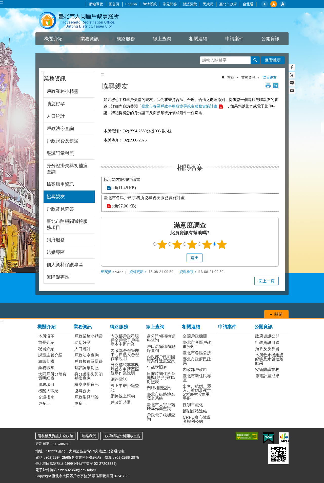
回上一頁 (266, 281)
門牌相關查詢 (159, 388)
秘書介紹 (46, 349)
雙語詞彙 (190, 4)
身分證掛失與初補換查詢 (67, 168)
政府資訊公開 (267, 336)
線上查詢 (155, 326)
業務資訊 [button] (89, 38)
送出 (182, 258)
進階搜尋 (273, 60)
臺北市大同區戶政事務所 (79, 20)
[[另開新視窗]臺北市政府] (284, 438)
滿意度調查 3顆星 (192, 244)
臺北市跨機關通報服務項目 (67, 224)
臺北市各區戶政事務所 (197, 344)
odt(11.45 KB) (123, 188)
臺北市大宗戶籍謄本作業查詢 (161, 407)
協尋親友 (56, 196)
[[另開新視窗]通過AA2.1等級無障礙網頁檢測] (247, 436)
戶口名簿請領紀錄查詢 (161, 348)
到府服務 (56, 239)
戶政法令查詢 (60, 128)
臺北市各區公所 (197, 353)
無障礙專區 (58, 277)
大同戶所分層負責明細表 (52, 376)
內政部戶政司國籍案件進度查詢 (161, 359)
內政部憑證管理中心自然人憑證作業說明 (125, 354)
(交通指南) (117, 451)
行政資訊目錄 (267, 342)
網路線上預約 (123, 396)
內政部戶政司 (195, 369)
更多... (43, 403)
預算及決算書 (267, 349)
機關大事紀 (48, 391)
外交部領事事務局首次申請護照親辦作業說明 (125, 369)
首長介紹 (46, 342)
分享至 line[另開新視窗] (292, 83)
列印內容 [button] (268, 85)
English (131, 4)
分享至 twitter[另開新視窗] (292, 75)
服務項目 (46, 384)
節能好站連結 (195, 411)
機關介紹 (46, 326)
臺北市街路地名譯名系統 (161, 396)
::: (1, 2)
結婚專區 (56, 252)
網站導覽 (96, 4)
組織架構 (46, 361)
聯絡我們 (89, 436)
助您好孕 (56, 103)
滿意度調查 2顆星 (177, 244)
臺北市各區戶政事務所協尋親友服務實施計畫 (179, 106)
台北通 (248, 4)
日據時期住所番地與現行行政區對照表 (161, 377)
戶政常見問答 (60, 209)
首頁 (230, 77)
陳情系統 (150, 4)
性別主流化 (193, 405)
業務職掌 (46, 368)
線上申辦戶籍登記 (125, 388)
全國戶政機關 (195, 336)
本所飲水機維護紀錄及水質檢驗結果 (269, 359)
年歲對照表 (157, 367)
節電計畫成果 (267, 376)
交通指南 (46, 397)
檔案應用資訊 (60, 184)
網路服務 (119, 326)
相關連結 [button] (198, 38)
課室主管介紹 (50, 355)
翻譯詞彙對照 (60, 153)
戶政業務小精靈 (62, 91)
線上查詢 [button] (162, 38)
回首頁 (114, 4)
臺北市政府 (228, 4)
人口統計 (56, 116)
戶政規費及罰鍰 (62, 140)
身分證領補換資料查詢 (161, 338)
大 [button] (282, 4)
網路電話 (119, 379)
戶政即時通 (121, 402)
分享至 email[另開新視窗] (292, 91)
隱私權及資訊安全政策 (55, 436)
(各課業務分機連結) (85, 457)
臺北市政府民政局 (197, 361)
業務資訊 (248, 77)
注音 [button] (275, 85)
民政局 (208, 4)
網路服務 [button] (126, 38)
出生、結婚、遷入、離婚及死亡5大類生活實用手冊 (197, 392)
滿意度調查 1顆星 (162, 244)
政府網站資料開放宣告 (122, 436)
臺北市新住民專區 (197, 378)
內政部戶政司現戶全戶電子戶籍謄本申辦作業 (125, 340)
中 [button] (273, 4)
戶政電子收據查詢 (161, 417)
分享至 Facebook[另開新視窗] (292, 67)
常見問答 (170, 4)
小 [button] (264, 4)
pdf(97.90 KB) (123, 206)
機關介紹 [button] (53, 38)
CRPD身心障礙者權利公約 (197, 419)
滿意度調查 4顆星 (207, 244)
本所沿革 (46, 336)
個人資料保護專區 (65, 264)
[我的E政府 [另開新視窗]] (268, 438)
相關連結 (191, 326)
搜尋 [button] (255, 60)
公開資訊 (263, 326)
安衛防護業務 (267, 369)
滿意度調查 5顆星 (222, 244)
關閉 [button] (278, 314)
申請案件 (234, 38)
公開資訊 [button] (270, 38)
